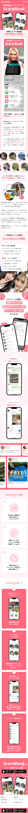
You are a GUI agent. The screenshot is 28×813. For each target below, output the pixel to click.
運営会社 (3, 797)
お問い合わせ (4, 802)
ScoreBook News (18, 802)
